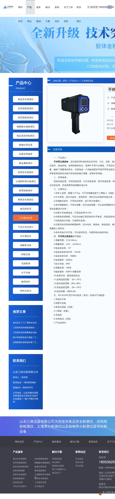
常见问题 (79, 465)
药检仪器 (25, 254)
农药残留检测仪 (26, 108)
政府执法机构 (58, 465)
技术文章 (79, 462)
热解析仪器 (25, 245)
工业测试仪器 (25, 217)
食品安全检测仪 (26, 99)
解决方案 (74, 441)
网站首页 (19, 441)
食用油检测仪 (25, 190)
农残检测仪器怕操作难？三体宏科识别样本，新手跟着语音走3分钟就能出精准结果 (26, 342)
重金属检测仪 (25, 163)
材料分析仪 (25, 290)
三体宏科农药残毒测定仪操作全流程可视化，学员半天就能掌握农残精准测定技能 (26, 332)
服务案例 (56, 441)
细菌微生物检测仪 (26, 126)
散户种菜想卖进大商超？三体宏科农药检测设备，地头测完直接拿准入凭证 (26, 337)
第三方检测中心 (59, 469)
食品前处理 (25, 208)
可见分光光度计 (26, 226)
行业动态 (79, 458)
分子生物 (25, 272)
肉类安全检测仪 (26, 172)
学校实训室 (57, 458)
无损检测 (25, 263)
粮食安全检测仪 (26, 199)
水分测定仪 (25, 236)
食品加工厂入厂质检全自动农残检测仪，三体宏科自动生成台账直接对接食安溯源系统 (26, 322)
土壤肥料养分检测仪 (26, 181)
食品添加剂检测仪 (26, 135)
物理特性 (25, 281)
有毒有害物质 (25, 153)
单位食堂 (56, 462)
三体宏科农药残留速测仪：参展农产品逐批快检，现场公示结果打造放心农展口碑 (26, 327)
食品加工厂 (57, 472)
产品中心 (74, 80)
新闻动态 (93, 441)
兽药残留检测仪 (26, 117)
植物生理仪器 (25, 144)
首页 (65, 80)
